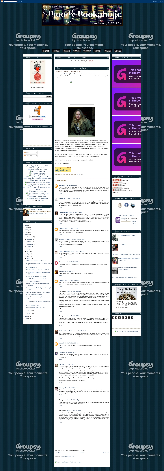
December (30, 237)
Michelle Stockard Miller (66, 331)
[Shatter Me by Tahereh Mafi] (37, 191)
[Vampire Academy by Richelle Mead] (37, 198)
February (29, 310)
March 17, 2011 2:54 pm (72, 388)
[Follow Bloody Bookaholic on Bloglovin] (37, 117)
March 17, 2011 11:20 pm (74, 410)
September (30, 244)
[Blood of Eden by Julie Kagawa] (37, 169)
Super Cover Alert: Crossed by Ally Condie (38, 292)
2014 (26, 227)
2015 (26, 225)
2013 (26, 230)
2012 (26, 232)
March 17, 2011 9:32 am (71, 228)
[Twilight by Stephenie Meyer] (37, 196)
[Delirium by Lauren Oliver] (37, 171)
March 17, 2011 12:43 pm (69, 352)
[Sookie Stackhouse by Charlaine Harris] (37, 193)
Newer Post (58, 452)
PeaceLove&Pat (63, 212)
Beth (60, 352)
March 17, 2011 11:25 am (74, 291)
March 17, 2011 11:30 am (74, 316)
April (28, 256)
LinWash (61, 228)
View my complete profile (38, 213)
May (28, 254)
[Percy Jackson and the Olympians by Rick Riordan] (37, 189)
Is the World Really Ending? (34, 294)
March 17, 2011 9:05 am (75, 212)
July (28, 249)
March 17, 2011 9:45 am (77, 251)
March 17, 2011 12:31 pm (71, 343)
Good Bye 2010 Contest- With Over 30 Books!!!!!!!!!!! (125, 254)
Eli (60, 271)
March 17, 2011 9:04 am (73, 198)
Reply (60, 193)
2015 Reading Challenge (126, 215)
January (29, 313)
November (30, 239)
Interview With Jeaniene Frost (125, 245)
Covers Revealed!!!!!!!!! (32, 305)
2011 (26, 235)
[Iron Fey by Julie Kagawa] (31, 178)
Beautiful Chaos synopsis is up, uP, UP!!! (37, 269)
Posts (27, 152)
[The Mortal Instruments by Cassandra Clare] (37, 184)
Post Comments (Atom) (68, 456)
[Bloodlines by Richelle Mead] (37, 168)
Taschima (123, 218)
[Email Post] (81, 174)
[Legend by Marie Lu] (45, 178)
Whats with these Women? (33, 281)
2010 (26, 316)
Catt (60, 364)
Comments (29, 155)
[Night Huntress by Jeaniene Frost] (38, 186)
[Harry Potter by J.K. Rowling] (37, 175)
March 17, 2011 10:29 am (68, 271)
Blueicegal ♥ (62, 198)
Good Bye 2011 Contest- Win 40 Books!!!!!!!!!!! (124, 277)
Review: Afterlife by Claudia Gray (35, 307)
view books (135, 225)
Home (82, 452)
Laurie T (61, 343)
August (29, 246)
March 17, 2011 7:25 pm (73, 400)
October (29, 241)
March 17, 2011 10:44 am (72, 280)
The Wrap (66, 74)
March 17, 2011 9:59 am (73, 262)
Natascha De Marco (37, 209)
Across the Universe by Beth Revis (36, 276)
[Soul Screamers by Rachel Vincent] (37, 195)
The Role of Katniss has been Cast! (36, 279)
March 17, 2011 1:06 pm (68, 364)
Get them (41, 200)
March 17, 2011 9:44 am (78, 239)
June (28, 251)
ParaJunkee (62, 262)
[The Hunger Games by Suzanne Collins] (37, 177)
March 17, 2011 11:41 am (81, 331)
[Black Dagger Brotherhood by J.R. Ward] (37, 166)
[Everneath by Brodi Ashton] (38, 173)
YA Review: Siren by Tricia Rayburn (36, 260)
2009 (26, 318)
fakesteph (62, 388)
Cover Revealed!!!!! (31, 267)
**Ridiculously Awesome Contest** (126, 235)
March (29, 258)
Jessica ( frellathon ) (65, 239)
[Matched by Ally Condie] (37, 180)
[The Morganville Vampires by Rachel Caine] (37, 182)
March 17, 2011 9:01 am (70, 185)
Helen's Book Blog (64, 251)
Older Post (106, 452)
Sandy (61, 185)
